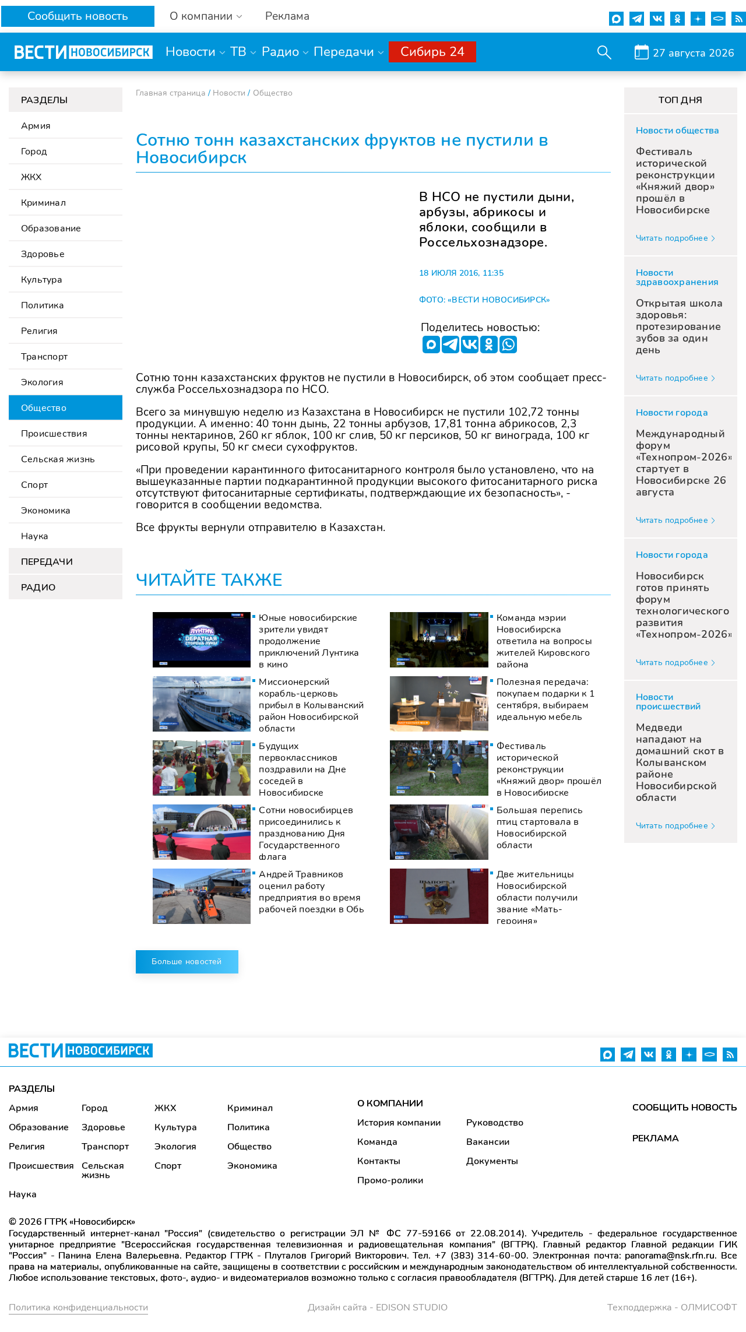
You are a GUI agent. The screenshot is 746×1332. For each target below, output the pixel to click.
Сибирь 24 (432, 51)
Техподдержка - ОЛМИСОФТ (672, 1307)
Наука (34, 536)
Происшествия (54, 433)
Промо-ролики (390, 1180)
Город (34, 151)
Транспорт (44, 356)
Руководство (494, 1122)
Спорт (34, 485)
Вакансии (487, 1142)
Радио (280, 51)
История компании (399, 1122)
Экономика (46, 510)
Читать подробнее (672, 238)
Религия (39, 331)
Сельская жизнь (58, 459)
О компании (201, 16)
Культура (41, 279)
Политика (42, 305)
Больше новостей (186, 961)
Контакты (378, 1161)
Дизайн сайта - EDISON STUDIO (378, 1307)
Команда (377, 1142)
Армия (36, 126)
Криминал (43, 202)
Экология (42, 382)
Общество (43, 408)
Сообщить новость (77, 16)
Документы (492, 1161)
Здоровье (43, 254)
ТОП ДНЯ (680, 100)
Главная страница (171, 93)
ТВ (238, 51)
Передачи (344, 51)
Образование (51, 228)
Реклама (287, 16)
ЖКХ (31, 177)
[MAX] (431, 344)
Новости (191, 51)
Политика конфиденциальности (78, 1307)
